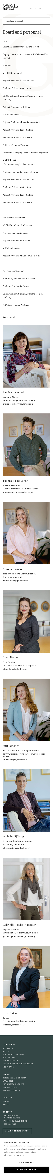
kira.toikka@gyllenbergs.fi (14, 1025)
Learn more (20, 1155)
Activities (8, 1048)
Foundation (9, 1044)
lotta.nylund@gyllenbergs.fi (15, 669)
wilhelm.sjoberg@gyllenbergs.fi (16, 848)
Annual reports (10, 1061)
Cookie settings (26, 1162)
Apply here (8, 1081)
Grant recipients (11, 1090)
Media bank (8, 1067)
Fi (35, 8)
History (6, 1051)
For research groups (13, 1084)
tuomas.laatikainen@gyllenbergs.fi (18, 492)
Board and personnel (13, 1054)
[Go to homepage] (10, 7)
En (40, 8)
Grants (6, 1074)
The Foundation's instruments (18, 1064)
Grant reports (10, 1087)
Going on (7, 1097)
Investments (9, 1057)
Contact (7, 1112)
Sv (31, 8)
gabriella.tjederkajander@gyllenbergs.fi (20, 936)
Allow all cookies (26, 1170)
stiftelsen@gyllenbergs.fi (16, 1121)
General (7, 1104)
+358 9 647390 (9, 1124)
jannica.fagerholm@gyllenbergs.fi (18, 404)
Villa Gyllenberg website (17, 1131)
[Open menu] (48, 9)
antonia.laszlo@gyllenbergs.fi (15, 580)
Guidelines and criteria (14, 1078)
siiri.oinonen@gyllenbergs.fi (15, 759)
